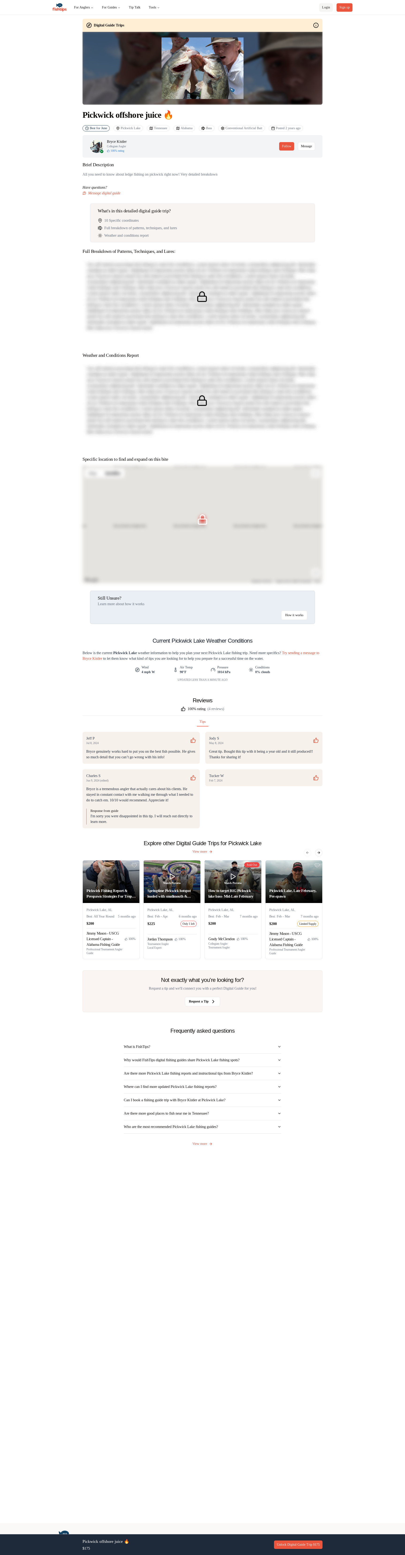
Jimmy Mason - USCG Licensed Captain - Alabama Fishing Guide (103, 939)
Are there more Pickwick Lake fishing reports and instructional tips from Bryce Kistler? (188, 1073)
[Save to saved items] (134, 865)
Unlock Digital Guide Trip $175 (298, 1544)
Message (306, 146)
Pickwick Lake (130, 128)
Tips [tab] (203, 721)
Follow (286, 146)
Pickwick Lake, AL (99, 910)
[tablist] (202, 722)
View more (199, 851)
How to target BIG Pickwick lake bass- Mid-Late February (230, 893)
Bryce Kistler (117, 142)
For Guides (109, 7)
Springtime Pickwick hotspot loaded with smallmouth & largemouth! (169, 894)
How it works (294, 615)
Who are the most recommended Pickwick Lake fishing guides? (171, 1127)
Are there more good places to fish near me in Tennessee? (166, 1113)
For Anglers (82, 7)
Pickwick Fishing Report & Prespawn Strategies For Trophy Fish (111, 894)
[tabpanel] (202, 780)
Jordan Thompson (160, 939)
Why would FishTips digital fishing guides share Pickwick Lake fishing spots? (182, 1060)
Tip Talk (134, 7)
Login (326, 7)
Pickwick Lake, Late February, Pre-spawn (292, 893)
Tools (152, 7)
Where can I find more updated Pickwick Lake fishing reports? (170, 1087)
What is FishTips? (137, 1047)
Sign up (344, 7)
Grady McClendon (221, 939)
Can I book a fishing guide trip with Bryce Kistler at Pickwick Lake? (174, 1100)
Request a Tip (199, 1001)
